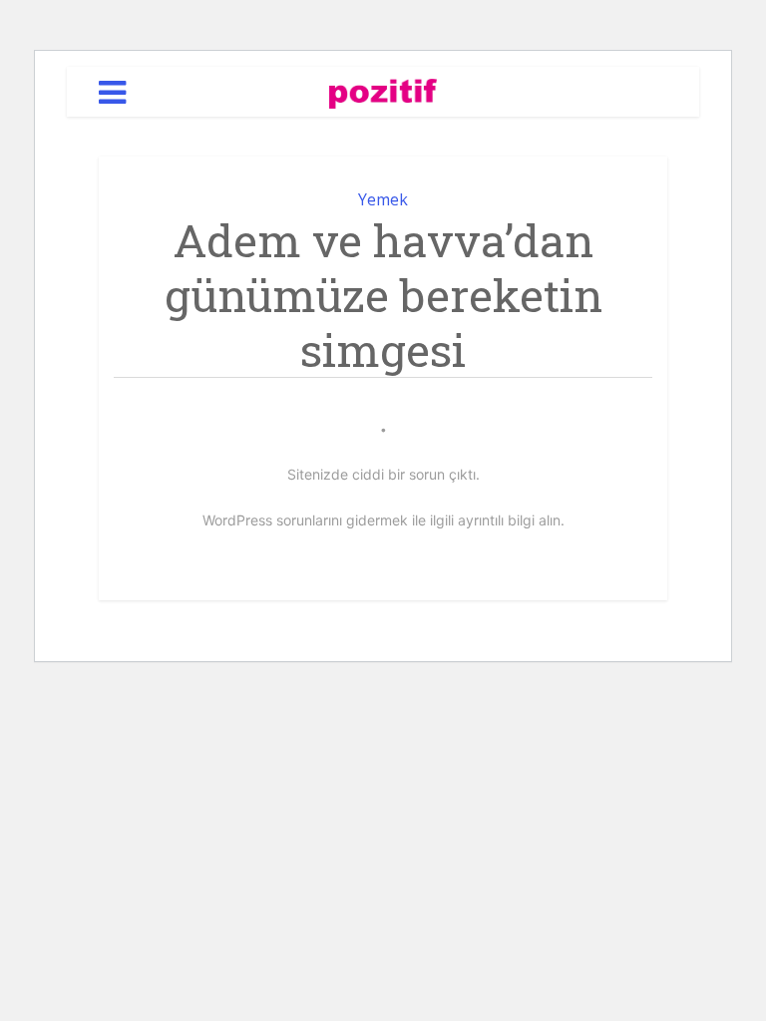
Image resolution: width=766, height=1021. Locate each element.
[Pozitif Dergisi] (383, 90)
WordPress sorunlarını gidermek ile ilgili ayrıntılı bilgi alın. (383, 519)
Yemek (383, 199)
